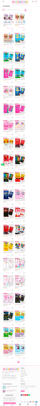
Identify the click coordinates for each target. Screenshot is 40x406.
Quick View (8, 24)
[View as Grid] (3, 9)
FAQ (21, 378)
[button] (2, 165)
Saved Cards (23, 381)
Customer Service (24, 373)
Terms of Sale (23, 371)
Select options (12, 30)
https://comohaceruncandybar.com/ (10, 377)
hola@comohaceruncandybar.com (10, 375)
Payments (22, 376)
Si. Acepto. (9, 403)
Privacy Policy (23, 370)
